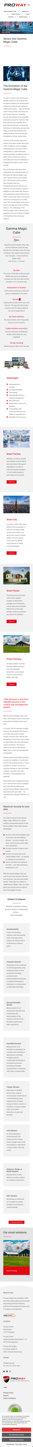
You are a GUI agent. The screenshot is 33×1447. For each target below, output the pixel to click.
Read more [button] (11, 482)
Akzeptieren (16, 1430)
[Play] (4, 61)
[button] (29, 5)
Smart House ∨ (24, 17)
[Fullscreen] (31, 32)
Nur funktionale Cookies (16, 1435)
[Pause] (1, 32)
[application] (16, 28)
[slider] (15, 32)
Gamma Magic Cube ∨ (11, 11)
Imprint (25, 1444)
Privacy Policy (18, 1444)
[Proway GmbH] (15, 5)
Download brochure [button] (16, 1222)
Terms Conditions (9, 1398)
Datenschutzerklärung (11, 1424)
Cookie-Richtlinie (10, 1444)
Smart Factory (11, 1271)
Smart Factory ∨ (17, 14)
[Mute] (26, 61)
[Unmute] (29, 32)
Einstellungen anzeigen (16, 1440)
